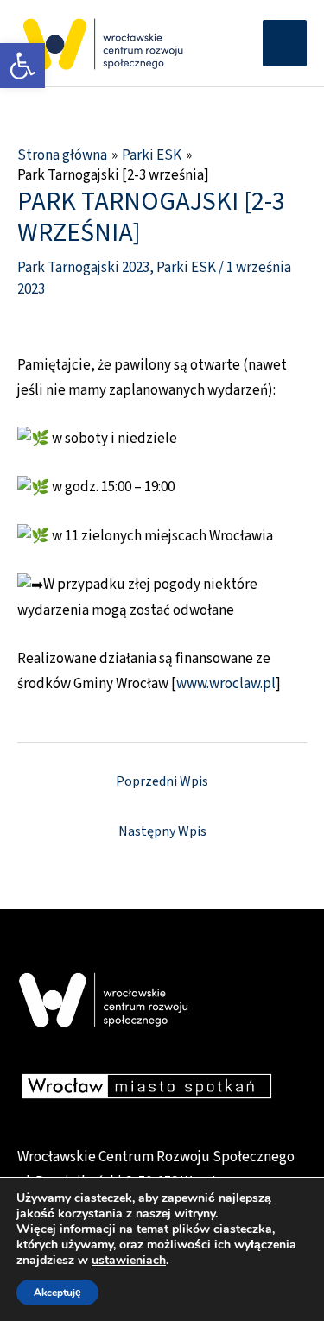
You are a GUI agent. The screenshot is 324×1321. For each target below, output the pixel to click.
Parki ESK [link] (186, 267)
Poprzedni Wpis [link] (162, 781)
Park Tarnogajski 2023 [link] (83, 267)
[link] (22, 65)
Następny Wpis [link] (162, 831)
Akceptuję (57, 1292)
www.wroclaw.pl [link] (226, 683)
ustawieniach (129, 1260)
